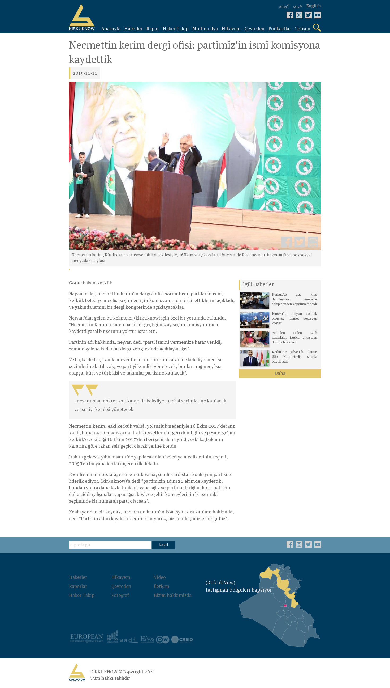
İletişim (161, 586)
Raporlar (78, 586)
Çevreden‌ (121, 586)
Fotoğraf (120, 595)
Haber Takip (81, 595)
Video (160, 577)
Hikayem (120, 577)
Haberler (78, 577)
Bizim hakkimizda (173, 595)
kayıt (163, 545)
